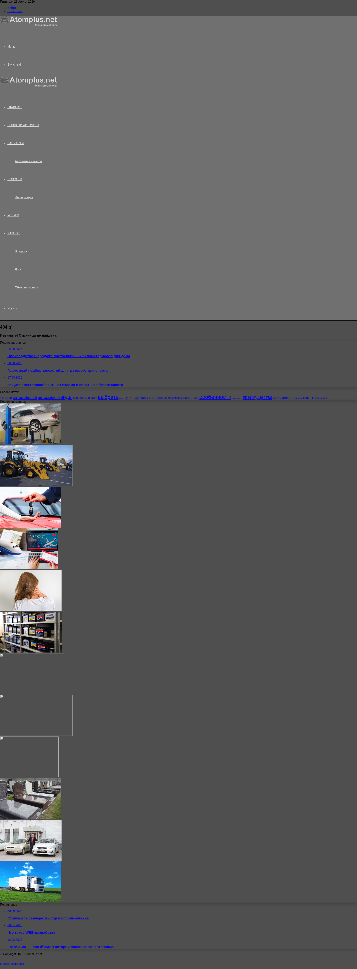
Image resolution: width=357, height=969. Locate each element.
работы (277, 398)
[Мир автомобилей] (29, 25)
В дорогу (21, 251)
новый (150, 398)
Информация (24, 197)
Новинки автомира (23, 125)
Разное (13, 233)
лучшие (141, 398)
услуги (323, 398)
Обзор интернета (26, 287)
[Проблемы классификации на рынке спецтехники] (36, 485)
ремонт (288, 398)
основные (191, 398)
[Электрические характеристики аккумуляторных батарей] (31, 651)
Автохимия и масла (28, 161)
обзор (159, 398)
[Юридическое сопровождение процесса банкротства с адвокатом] (36, 734)
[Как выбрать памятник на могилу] (30, 818)
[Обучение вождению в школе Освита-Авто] (31, 859)
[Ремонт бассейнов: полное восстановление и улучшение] (29, 776)
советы (308, 397)
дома (121, 398)
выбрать (108, 397)
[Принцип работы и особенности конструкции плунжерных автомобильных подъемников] (30, 443)
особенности (215, 397)
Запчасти (15, 143)
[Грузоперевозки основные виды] (30, 901)
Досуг (19, 269)
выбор (92, 398)
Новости (14, 179)
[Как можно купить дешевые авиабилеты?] (29, 568)
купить (129, 398)
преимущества (257, 397)
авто (8, 398)
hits (2, 398)
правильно (237, 398)
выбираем (80, 397)
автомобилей (25, 397)
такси (316, 398)
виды (66, 397)
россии (298, 398)
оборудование (173, 397)
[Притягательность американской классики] (32, 693)
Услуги (13, 215)
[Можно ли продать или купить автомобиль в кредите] (30, 526)
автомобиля (49, 397)
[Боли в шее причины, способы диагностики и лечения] (31, 609)
